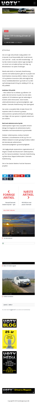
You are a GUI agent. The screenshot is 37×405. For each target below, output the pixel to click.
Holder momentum (8, 296)
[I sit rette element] (18, 225)
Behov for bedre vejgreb (10, 265)
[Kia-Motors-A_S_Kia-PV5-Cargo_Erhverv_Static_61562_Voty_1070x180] (18, 13)
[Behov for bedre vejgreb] (18, 253)
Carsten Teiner (10, 42)
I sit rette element (8, 238)
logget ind (12, 309)
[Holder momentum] (18, 282)
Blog (6, 31)
